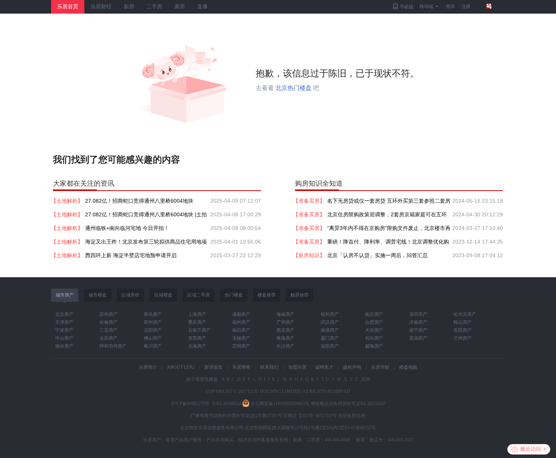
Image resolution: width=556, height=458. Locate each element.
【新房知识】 (309, 255)
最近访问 (530, 449)
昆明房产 (241, 346)
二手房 (154, 6)
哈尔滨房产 (464, 314)
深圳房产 (418, 314)
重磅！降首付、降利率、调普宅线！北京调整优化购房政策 (388, 243)
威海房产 (374, 346)
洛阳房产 (330, 346)
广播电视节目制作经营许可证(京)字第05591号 (236, 415)
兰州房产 (462, 338)
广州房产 (285, 322)
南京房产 (374, 314)
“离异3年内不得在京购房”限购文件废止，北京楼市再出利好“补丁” (388, 230)
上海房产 (197, 314)
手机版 (406, 6)
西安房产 (285, 330)
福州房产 (241, 322)
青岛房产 (153, 314)
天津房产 (64, 322)
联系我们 (269, 367)
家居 (179, 6)
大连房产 (374, 330)
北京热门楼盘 (293, 88)
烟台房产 (64, 346)
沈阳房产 (153, 330)
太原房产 (108, 338)
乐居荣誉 (241, 367)
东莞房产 (197, 338)
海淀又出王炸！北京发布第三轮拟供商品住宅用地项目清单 (146, 243)
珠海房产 (285, 338)
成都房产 (241, 314)
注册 (466, 6)
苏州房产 (108, 314)
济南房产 (418, 322)
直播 (202, 6)
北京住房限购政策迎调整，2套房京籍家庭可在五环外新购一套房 (387, 216)
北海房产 (197, 346)
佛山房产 (153, 338)
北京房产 (64, 314)
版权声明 (352, 367)
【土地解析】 (67, 201)
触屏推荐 (299, 295)
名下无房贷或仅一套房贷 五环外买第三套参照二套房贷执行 (388, 203)
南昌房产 (241, 330)
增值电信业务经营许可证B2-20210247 (348, 403)
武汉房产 (330, 322)
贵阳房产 (462, 330)
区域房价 (130, 295)
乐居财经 (101, 6)
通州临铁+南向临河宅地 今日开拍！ (127, 228)
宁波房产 (64, 330)
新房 (129, 6)
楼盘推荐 (267, 295)
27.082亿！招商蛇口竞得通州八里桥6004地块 (139, 201)
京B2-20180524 (226, 403)
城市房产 (65, 295)
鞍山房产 (462, 322)
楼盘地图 (408, 367)
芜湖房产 (418, 338)
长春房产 (108, 322)
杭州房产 (330, 314)
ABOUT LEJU (180, 367)
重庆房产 (197, 322)
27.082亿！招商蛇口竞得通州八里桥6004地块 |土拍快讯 (146, 216)
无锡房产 (241, 338)
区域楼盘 (163, 295)
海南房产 (285, 314)
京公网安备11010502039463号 (279, 403)
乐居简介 (148, 367)
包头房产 (374, 338)
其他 (365, 379)
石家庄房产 (199, 330)
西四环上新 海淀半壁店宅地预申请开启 (131, 255)
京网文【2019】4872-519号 (310, 415)
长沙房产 (285, 346)
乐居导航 (380, 367)
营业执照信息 (351, 415)
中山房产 (64, 338)
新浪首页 (213, 367)
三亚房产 (108, 330)
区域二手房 (198, 295)
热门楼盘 (234, 295)
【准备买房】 (309, 201)
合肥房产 (374, 322)
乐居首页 (67, 6)
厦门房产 (330, 338)
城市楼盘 (98, 295)
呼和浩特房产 (113, 346)
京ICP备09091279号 (190, 403)
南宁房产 (418, 330)
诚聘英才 (324, 367)
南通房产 (330, 330)
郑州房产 (153, 322)
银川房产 (153, 346)
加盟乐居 (297, 367)
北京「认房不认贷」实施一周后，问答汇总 (377, 255)
